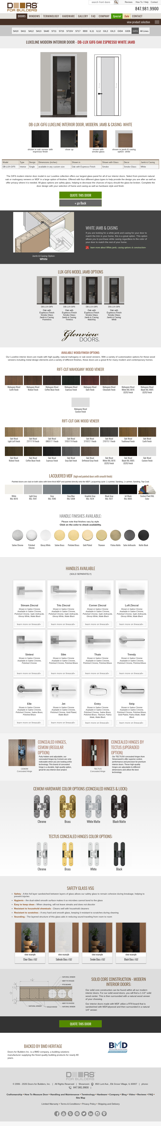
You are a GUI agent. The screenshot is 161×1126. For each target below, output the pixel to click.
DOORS (22, 16)
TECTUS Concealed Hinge (97, 770)
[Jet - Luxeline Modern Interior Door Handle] (63, 690)
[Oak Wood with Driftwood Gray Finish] (90, 451)
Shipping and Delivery (109, 1104)
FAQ (93, 16)
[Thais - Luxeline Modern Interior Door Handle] (97, 641)
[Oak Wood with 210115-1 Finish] (109, 432)
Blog (124, 1094)
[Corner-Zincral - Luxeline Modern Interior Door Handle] (97, 592)
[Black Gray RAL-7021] (109, 489)
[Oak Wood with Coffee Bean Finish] (33, 451)
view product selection (138, 22)
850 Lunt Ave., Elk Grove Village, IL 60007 (116, 1084)
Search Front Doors (103, 2)
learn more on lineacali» (29, 624)
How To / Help (142, 2)
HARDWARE (68, 16)
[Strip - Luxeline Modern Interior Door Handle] (131, 690)
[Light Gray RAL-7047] (33, 489)
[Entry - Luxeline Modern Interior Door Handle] (97, 690)
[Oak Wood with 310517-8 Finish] (71, 432)
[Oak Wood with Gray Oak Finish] (71, 451)
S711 (53, 31)
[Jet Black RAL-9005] (128, 489)
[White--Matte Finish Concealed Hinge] (93, 807)
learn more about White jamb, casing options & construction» (118, 247)
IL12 (98, 31)
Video (132, 1094)
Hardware (102, 1094)
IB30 (85, 31)
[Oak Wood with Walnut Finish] (14, 451)
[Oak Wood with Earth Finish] (147, 432)
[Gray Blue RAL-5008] (71, 489)
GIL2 (105, 31)
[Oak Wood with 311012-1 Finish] (90, 432)
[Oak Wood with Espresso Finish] (52, 451)
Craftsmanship (14, 1094)
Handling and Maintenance (64, 1094)
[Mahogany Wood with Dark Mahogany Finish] (90, 380)
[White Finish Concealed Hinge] (93, 854)
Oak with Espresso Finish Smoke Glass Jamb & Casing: (46, 313)
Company (114, 1094)
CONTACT (137, 16)
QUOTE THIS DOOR (80, 195)
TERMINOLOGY (51, 16)
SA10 (15, 31)
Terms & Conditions (70, 1104)
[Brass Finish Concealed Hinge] (67, 807)
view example (30, 954)
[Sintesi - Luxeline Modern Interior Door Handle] (29, 641)
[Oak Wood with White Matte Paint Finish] (109, 451)
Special (117, 16)
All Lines (144, 31)
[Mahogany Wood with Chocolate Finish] (109, 380)
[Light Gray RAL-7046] (52, 489)
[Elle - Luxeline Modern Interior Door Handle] (29, 690)
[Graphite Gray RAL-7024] (90, 489)
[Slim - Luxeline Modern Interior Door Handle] (63, 641)
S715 (61, 31)
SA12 (31, 31)
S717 (77, 31)
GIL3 (112, 31)
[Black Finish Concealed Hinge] (119, 854)
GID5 (127, 31)
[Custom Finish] (147, 489)
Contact (154, 2)
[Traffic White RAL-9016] (14, 489)
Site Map (80, 1098)
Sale (126, 16)
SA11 (23, 31)
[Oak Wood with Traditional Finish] (128, 432)
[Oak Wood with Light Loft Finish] (14, 432)
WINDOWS (34, 16)
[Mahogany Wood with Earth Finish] (14, 380)
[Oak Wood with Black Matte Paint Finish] (128, 451)
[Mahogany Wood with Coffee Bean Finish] (52, 380)
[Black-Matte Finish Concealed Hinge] (119, 807)
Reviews (129, 2)
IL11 (92, 31)
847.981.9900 (147, 8)
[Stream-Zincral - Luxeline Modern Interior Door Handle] (29, 592)
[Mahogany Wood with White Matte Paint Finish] (128, 380)
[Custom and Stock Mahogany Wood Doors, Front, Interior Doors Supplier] (24, 7)
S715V (69, 31)
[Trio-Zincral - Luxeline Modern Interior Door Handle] (63, 592)
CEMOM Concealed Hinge (24, 770)
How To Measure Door (36, 1094)
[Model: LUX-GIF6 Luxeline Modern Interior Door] (64, 85)
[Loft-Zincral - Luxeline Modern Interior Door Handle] (131, 592)
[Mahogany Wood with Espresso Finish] (71, 380)
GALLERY (83, 16)
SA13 (38, 31)
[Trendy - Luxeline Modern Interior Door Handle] (131, 641)
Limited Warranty (50, 1104)
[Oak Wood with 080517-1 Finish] (52, 432)
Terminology (88, 1094)
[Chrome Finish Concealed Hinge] (41, 807)
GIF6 (135, 31)
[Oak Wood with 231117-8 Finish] (33, 432)
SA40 (46, 31)
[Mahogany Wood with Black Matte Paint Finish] (147, 380)
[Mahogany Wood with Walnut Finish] (33, 380)
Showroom (84, 1084)
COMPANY (104, 16)
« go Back (80, 203)
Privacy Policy (89, 1104)
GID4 (120, 31)
